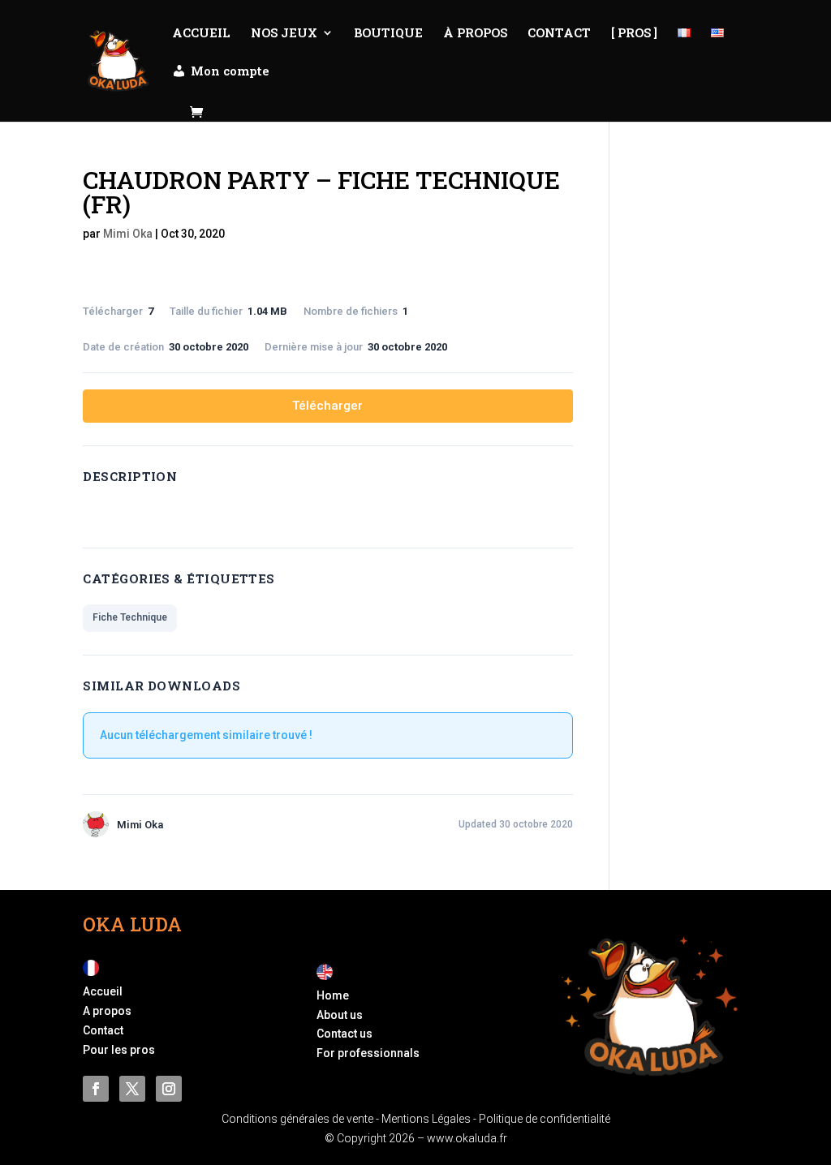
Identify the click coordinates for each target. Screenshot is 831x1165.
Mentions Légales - (430, 1118)
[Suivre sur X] (132, 1089)
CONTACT (559, 34)
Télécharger (327, 405)
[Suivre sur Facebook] (96, 1089)
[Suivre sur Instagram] (169, 1089)
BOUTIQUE (388, 34)
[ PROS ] (634, 34)
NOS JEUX (284, 34)
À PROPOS (475, 34)
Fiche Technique (130, 617)
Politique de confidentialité (544, 1118)
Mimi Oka (128, 233)
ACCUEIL (201, 34)
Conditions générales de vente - (301, 1118)
